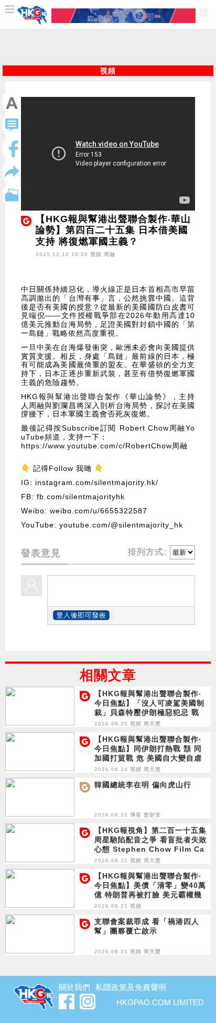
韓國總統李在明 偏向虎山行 (142, 784)
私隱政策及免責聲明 (130, 987)
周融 (109, 254)
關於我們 (74, 987)
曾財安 (152, 815)
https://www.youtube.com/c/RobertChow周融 (104, 446)
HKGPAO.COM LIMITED (160, 1002)
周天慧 (152, 724)
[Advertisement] (108, 47)
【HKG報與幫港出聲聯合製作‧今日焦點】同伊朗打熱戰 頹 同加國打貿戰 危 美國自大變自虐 (148, 748)
